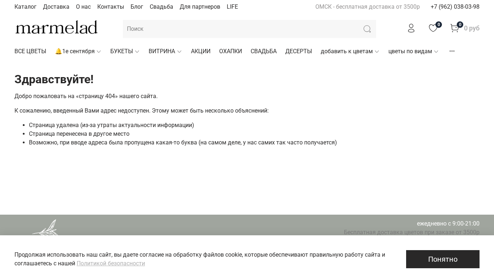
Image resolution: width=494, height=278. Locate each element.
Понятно (442, 259)
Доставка (56, 6)
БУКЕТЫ (121, 51)
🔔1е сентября (75, 51)
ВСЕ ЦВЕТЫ (30, 51)
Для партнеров (200, 6)
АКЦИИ (200, 51)
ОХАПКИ (230, 51)
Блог (137, 6)
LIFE (232, 6)
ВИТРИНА (162, 51)
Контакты (110, 6)
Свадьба (161, 6)
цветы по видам (410, 51)
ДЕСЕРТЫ (298, 51)
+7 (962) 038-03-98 (455, 6)
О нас (83, 6)
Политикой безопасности (111, 263)
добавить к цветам (347, 51)
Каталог (25, 6)
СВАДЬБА (264, 51)
